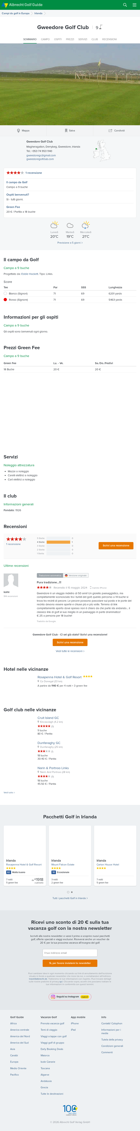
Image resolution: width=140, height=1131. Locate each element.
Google (52, 621)
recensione (13, 544)
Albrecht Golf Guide (25, 4)
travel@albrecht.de (38, 978)
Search (125, 5)
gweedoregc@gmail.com (41, 155)
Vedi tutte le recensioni (69, 651)
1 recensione (34, 173)
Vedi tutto (8, 792)
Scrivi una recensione (116, 545)
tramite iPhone (99, 587)
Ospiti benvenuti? (17, 194)
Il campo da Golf (16, 182)
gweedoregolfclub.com (40, 159)
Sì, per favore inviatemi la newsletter (70, 963)
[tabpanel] (70, 857)
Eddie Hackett (29, 274)
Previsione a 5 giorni (69, 242)
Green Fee (13, 207)
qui (61, 981)
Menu (134, 5)
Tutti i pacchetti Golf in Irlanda (69, 898)
